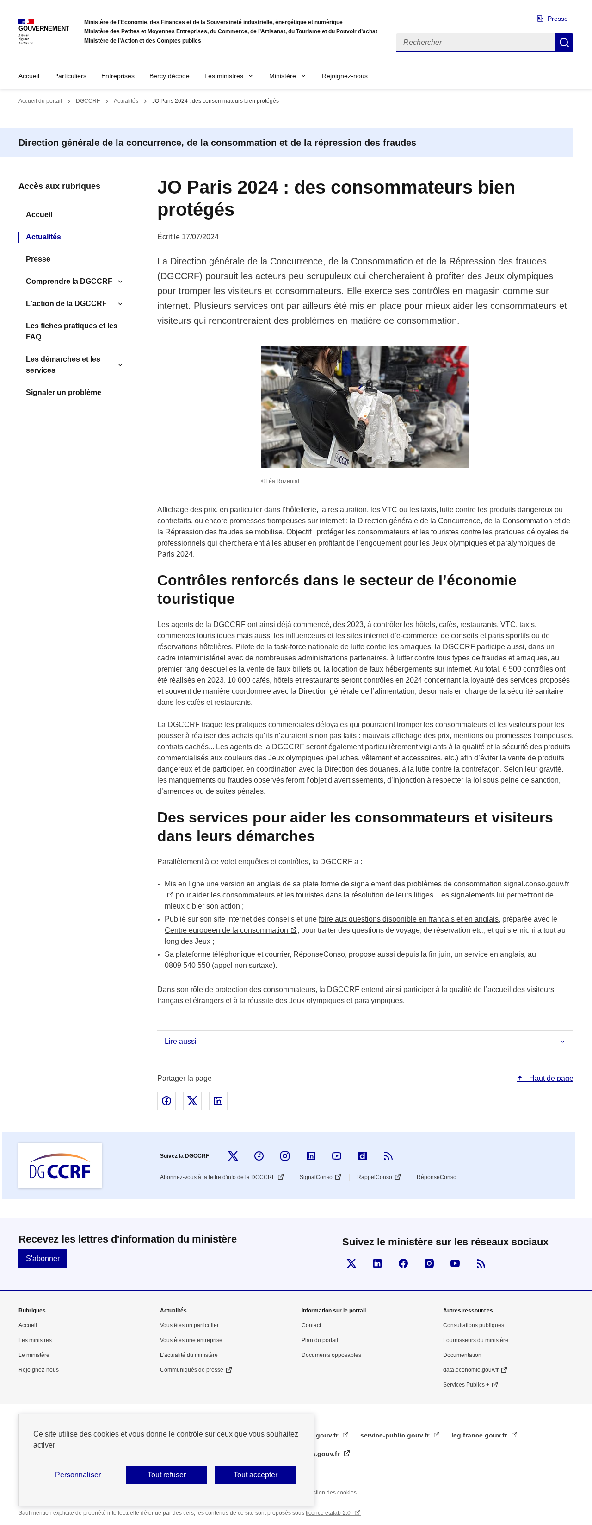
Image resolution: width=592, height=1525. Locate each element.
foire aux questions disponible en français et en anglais (409, 919)
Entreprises (118, 76)
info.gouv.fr (321, 1435)
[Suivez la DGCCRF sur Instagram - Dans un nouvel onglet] (285, 1156)
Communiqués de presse (191, 1370)
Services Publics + (466, 1384)
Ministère (282, 76)
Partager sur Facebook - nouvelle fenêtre (166, 1101)
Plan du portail (320, 1340)
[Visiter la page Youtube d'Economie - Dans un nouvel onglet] (455, 1263)
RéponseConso (436, 1177)
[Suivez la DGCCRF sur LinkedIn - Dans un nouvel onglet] (311, 1156)
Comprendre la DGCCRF (69, 281)
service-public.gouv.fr (395, 1435)
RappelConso (374, 1177)
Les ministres (223, 76)
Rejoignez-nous (345, 76)
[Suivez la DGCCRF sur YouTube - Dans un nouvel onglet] (336, 1156)
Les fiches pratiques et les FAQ (71, 331)
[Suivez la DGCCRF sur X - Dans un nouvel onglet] (233, 1156)
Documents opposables (331, 1355)
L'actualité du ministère (189, 1355)
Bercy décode (169, 76)
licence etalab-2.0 (329, 1513)
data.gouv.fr (321, 1453)
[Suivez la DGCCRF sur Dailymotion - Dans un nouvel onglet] (362, 1156)
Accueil (28, 76)
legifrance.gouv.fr (480, 1435)
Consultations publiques (473, 1325)
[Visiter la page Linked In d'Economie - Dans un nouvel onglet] (377, 1263)
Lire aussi (181, 1041)
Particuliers (70, 76)
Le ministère (33, 1355)
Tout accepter (256, 1475)
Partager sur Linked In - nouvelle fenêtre (218, 1101)
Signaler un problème (63, 392)
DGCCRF (88, 101)
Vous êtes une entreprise (191, 1340)
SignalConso (316, 1177)
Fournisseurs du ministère (475, 1340)
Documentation (462, 1355)
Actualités (126, 101)
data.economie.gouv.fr (471, 1370)
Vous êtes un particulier (189, 1325)
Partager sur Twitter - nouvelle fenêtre (192, 1101)
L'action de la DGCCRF (66, 304)
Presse (558, 18)
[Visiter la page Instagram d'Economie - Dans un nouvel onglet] (429, 1263)
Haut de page (550, 1078)
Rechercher (564, 42)
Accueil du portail (40, 101)
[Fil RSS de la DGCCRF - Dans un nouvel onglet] (388, 1156)
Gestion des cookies (331, 1492)
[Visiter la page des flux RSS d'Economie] (481, 1263)
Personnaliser (78, 1475)
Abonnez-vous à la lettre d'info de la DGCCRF (217, 1177)
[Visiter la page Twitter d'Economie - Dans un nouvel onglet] (351, 1263)
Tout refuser (167, 1475)
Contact (311, 1325)
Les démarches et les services (63, 364)
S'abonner (43, 1258)
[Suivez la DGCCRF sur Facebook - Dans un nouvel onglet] (259, 1156)
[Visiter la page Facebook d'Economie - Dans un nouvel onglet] (403, 1263)
